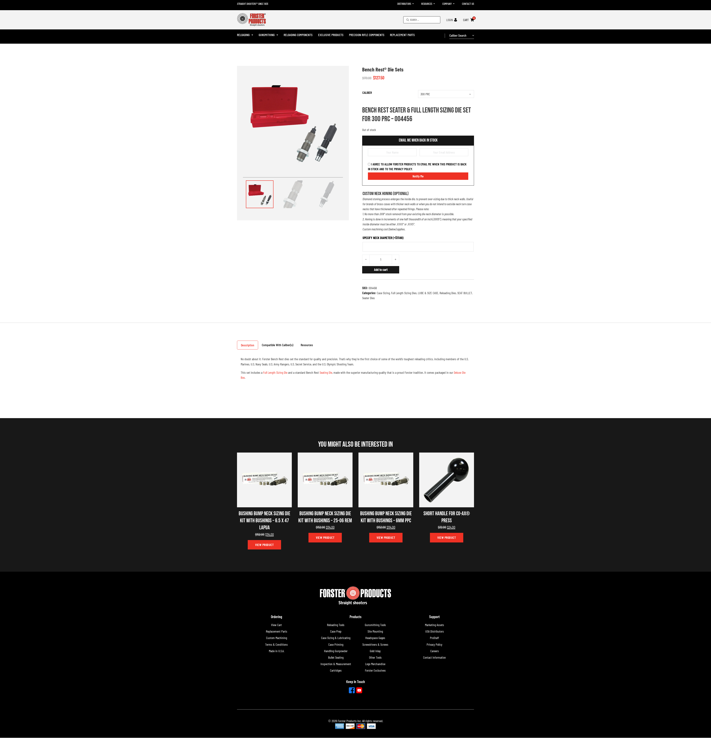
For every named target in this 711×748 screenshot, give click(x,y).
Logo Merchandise (375, 664)
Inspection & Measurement (336, 664)
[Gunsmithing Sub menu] (277, 35)
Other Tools (375, 657)
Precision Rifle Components (366, 35)
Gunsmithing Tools (375, 625)
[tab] (247, 345)
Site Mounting (375, 631)
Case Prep (335, 631)
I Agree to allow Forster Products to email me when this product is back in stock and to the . (417, 166)
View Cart (276, 625)
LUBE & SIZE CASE (428, 293)
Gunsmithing (267, 35)
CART (466, 20)
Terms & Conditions (276, 644)
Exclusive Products (330, 35)
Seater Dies (368, 298)
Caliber (367, 92)
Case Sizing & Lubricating (335, 638)
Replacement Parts (402, 35)
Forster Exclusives (375, 670)
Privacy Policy (434, 644)
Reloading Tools (335, 625)
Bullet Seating (335, 657)
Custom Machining (276, 638)
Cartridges (336, 670)
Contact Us (468, 3)
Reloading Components (298, 35)
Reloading (243, 35)
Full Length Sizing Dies (404, 293)
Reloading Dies (448, 293)
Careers (434, 651)
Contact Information (434, 657)
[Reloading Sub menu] (252, 35)
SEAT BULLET (464, 293)
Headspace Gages (375, 638)
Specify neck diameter (383, 238)
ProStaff (434, 638)
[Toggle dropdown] (413, 3)
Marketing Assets (434, 625)
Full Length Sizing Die (275, 372)
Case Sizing (383, 293)
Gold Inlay (375, 651)
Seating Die (326, 372)
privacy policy (403, 169)
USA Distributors (434, 631)
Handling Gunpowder (336, 651)
